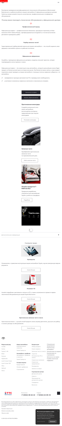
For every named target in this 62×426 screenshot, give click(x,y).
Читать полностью (41, 421)
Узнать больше (31, 270)
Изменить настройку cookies (8, 410)
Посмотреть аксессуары (30, 120)
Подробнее (27, 200)
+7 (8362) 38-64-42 (28, 395)
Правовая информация (7, 408)
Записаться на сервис (31, 92)
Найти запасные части (30, 160)
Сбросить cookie (5, 413)
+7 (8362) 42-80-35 (44, 395)
